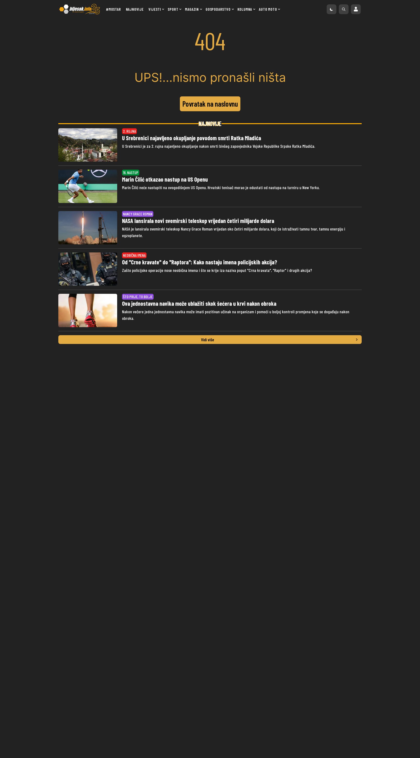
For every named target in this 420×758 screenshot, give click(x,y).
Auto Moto (268, 9)
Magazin (192, 9)
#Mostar (113, 9)
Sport (173, 9)
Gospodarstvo (218, 9)
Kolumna (244, 9)
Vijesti (155, 9)
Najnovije (135, 9)
